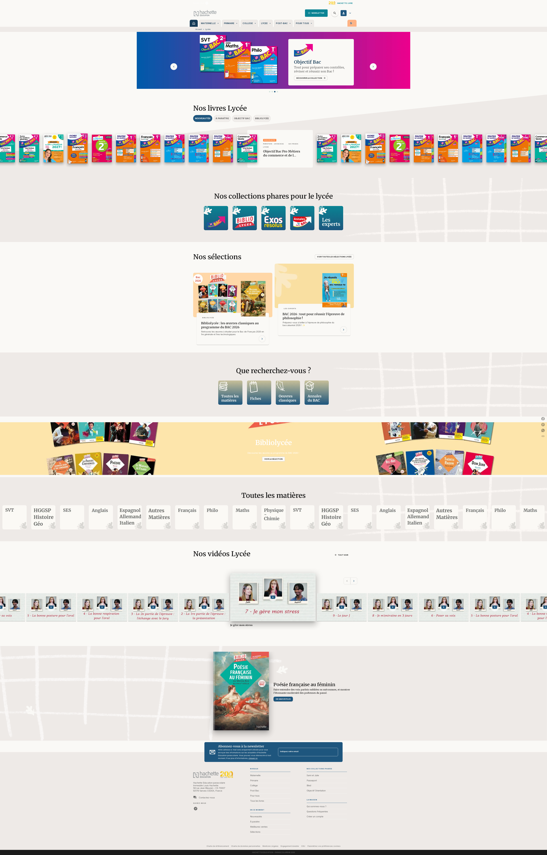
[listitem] (206, 3)
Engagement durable (290, 846)
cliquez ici (253, 758)
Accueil (198, 29)
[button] (316, 13)
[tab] (194, 23)
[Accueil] (205, 13)
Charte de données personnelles (245, 846)
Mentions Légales (270, 846)
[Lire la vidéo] (51, 607)
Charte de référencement (218, 846)
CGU (303, 846)
